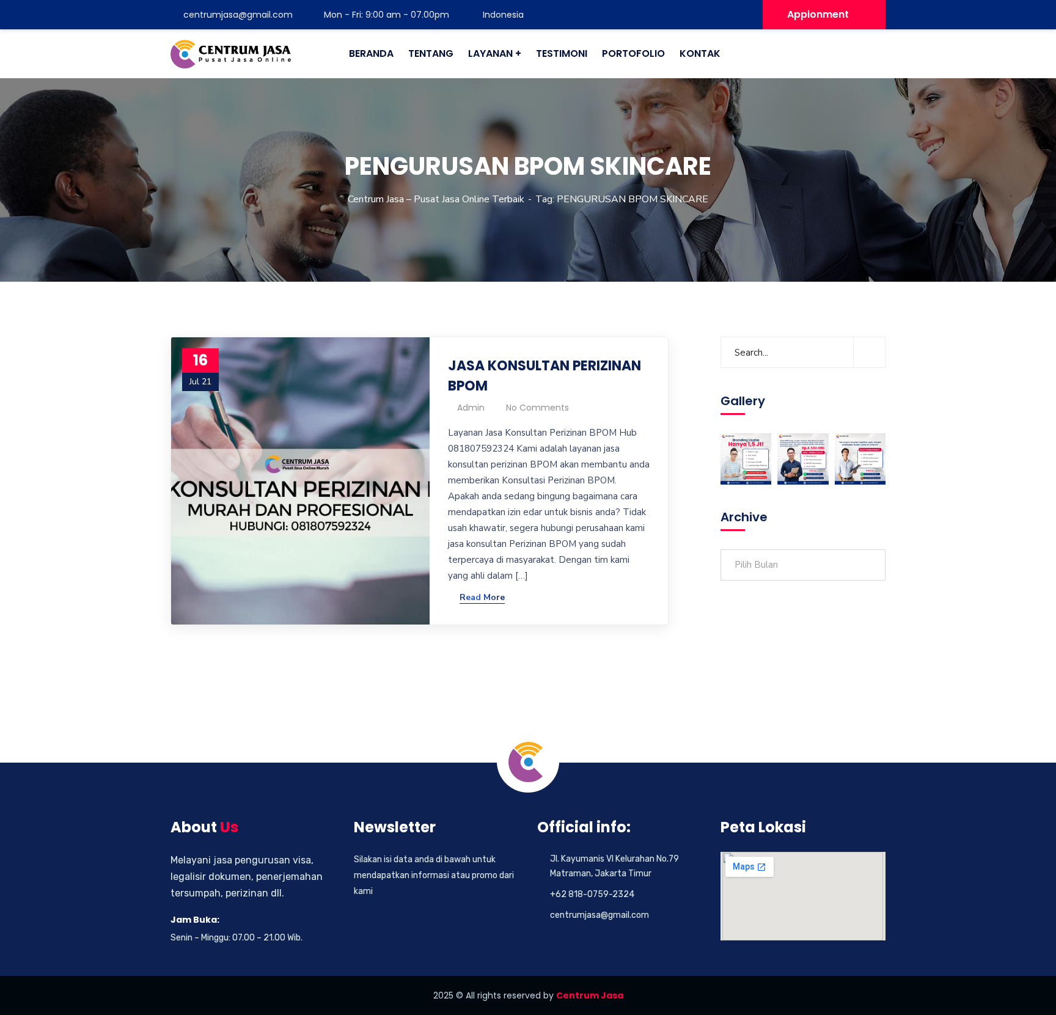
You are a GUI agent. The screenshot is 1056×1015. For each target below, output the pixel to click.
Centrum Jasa (589, 995)
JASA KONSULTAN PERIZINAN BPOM (544, 375)
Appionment (818, 14)
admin (471, 407)
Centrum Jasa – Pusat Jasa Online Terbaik (436, 199)
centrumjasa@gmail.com (238, 15)
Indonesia (502, 15)
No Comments (537, 407)
